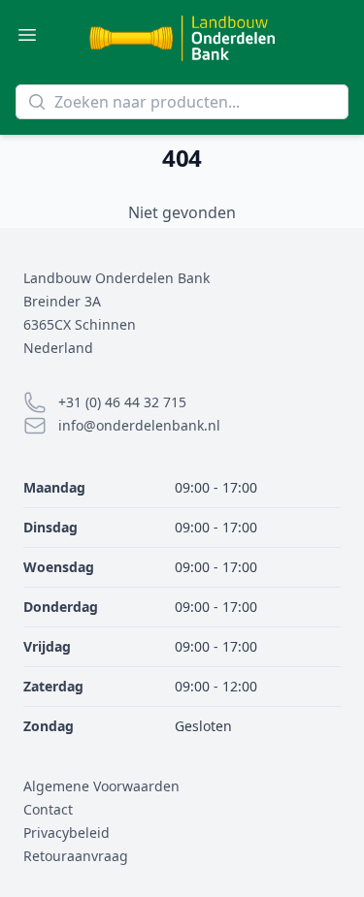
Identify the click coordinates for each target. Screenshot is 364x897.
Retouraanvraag (75, 856)
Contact (48, 809)
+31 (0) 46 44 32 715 (122, 402)
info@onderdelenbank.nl (139, 425)
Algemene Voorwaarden (101, 786)
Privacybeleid (66, 832)
